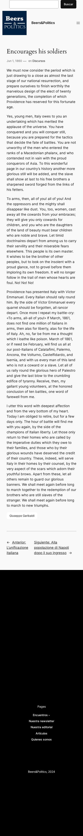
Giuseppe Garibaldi (21, 515)
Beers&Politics (43, 23)
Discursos (38, 60)
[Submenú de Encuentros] (49, 715)
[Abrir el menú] (78, 23)
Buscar (68, 4)
